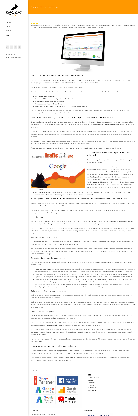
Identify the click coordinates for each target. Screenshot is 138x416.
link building (73, 277)
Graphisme (91, 382)
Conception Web (93, 377)
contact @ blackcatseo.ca (13, 57)
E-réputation (92, 387)
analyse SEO (84, 221)
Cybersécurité (92, 390)
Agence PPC (92, 385)
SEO (89, 375)
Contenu (90, 380)
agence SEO (130, 25)
